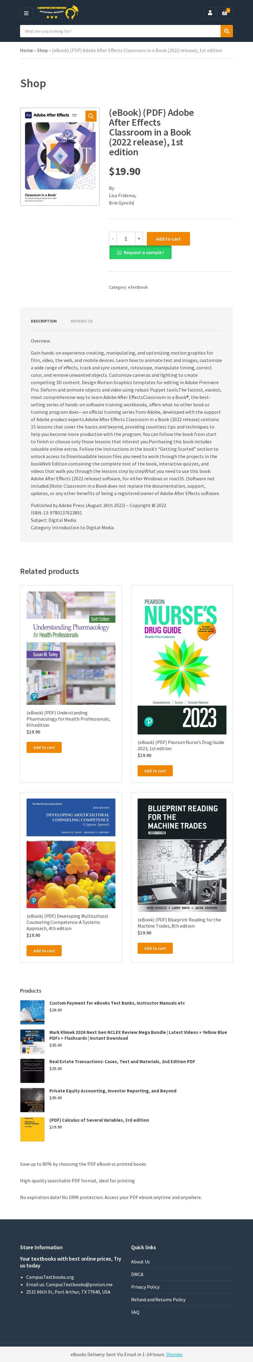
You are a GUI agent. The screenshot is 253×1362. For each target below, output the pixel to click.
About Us (140, 1261)
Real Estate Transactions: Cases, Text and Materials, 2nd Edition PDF (122, 1061)
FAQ (135, 1312)
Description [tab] (44, 321)
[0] (224, 13)
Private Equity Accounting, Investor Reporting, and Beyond (112, 1091)
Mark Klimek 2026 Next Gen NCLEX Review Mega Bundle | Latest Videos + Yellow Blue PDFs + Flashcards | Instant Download (138, 1035)
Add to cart (168, 239)
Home (26, 50)
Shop (42, 50)
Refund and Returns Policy (158, 1299)
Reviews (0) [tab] (82, 321)
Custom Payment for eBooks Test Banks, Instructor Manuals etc (117, 1003)
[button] (91, 116)
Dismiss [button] (174, 1354)
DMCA (137, 1274)
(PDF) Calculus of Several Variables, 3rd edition (99, 1120)
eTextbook (138, 287)
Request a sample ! (144, 252)
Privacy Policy (145, 1287)
